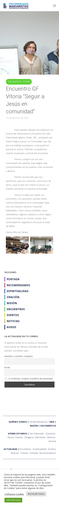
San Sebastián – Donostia (42, 433)
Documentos (48, 425)
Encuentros (14, 81)
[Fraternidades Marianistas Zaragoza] (15, 5)
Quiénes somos (18, 421)
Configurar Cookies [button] (14, 494)
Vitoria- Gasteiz (15, 437)
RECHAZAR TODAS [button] (36, 494)
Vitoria (26, 81)
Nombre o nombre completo (18, 356)
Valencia (51, 437)
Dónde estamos (17, 433)
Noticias (13, 321)
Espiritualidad (17, 291)
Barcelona (40, 437)
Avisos (11, 327)
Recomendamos (18, 285)
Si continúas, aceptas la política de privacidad (30, 378)
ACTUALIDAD (10, 449)
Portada (13, 279)
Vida (51, 421)
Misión (12, 303)
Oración (13, 297)
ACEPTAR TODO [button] (13, 500)
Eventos (13, 315)
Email (7, 367)
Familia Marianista (38, 421)
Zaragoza (29, 437)
